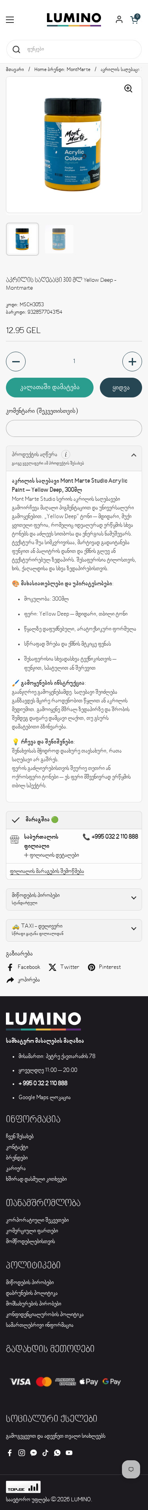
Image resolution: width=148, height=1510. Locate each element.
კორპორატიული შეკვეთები (37, 1220)
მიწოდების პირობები (30, 1283)
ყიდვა (121, 388)
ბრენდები (17, 1158)
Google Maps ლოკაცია (45, 1097)
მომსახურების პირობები (33, 1304)
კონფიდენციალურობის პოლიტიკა (45, 1314)
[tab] (51, 855)
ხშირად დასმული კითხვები (36, 1179)
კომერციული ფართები (32, 1231)
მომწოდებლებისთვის (30, 1241)
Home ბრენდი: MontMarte (62, 70)
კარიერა (16, 1168)
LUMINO (81, 1500)
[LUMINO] (74, 20)
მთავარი (15, 70)
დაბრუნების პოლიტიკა (32, 1293)
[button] (134, 20)
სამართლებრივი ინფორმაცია (39, 1325)
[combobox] (74, 49)
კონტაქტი (17, 1147)
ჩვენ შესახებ (20, 1136)
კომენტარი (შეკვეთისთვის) (42, 411)
